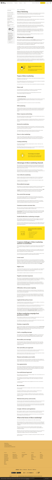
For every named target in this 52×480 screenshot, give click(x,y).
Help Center (41, 456)
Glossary (18, 9)
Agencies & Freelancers (24, 454)
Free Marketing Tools (15, 455)
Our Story (32, 454)
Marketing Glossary (15, 456)
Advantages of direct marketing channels (9, 16)
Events (22, 456)
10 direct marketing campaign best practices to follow (10, 22)
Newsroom (32, 455)
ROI (29, 31)
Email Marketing (6, 456)
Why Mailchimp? (6, 454)
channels (41, 263)
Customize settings (46, 478)
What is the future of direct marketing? (10, 25)
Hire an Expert (41, 455)
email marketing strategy (21, 98)
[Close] (50, 478)
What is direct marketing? (10, 12)
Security (5, 461)
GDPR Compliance (6, 460)
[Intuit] (17, 469)
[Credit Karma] (25, 469)
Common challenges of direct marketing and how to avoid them (10, 19)
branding (34, 39)
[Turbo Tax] (21, 469)
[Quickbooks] (30, 469)
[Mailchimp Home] (3, 3)
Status (5, 462)
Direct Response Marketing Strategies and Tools (9, 446)
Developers (23, 455)
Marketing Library (15, 454)
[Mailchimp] (34, 469)
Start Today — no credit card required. (30, 0)
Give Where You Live (33, 456)
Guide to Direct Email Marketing (8, 445)
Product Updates (6, 455)
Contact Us (41, 454)
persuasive (31, 334)
